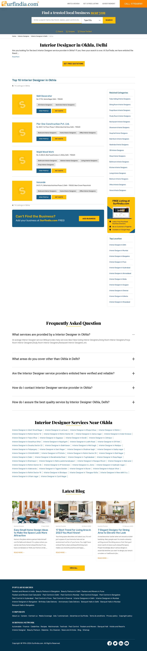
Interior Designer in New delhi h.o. (114, 473)
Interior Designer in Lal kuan (56, 430)
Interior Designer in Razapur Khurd (91, 461)
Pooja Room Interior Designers (119, 110)
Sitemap (86, 630)
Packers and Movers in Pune (93, 591)
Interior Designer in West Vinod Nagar (27, 430)
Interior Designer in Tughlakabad (81, 457)
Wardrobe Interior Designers (65, 105)
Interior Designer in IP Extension (57, 465)
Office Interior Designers (88, 133)
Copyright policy (125, 616)
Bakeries (45, 630)
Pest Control (74, 627)
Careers (24, 616)
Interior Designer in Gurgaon (119, 285)
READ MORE (18, 553)
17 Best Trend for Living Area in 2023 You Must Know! (73, 531)
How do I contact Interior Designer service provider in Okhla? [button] (52, 387)
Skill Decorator (44, 96)
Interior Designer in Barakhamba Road (50, 457)
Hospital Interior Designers (118, 133)
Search (109, 20)
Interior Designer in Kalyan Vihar (106, 469)
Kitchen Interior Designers (69, 160)
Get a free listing (90, 4)
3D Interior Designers (45, 105)
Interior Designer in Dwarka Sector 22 (27, 445)
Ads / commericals (60, 616)
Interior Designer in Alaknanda (24, 469)
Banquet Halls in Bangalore (23, 605)
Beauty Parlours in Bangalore (48, 591)
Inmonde (41, 182)
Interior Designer (23, 36)
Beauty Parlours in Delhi (70, 591)
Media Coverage (45, 616)
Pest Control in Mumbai (70, 595)
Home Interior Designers (68, 133)
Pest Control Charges (89, 595)
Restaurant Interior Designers (119, 122)
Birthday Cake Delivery (48, 602)
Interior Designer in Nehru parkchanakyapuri (57, 461)
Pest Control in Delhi (51, 595)
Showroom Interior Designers (119, 127)
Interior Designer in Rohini (109, 430)
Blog (79, 630)
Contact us (33, 616)
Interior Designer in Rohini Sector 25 (82, 453)
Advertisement (108, 4)
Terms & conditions (97, 616)
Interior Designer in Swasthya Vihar (26, 442)
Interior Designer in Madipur (110, 445)
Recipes (44, 627)
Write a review (73, 4)
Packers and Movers (88, 627)
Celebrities (35, 627)
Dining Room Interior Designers (120, 105)
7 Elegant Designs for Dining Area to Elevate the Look (113, 531)
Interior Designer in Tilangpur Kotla (84, 473)
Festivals (63, 627)
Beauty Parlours (33, 630)
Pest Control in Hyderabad (22, 598)
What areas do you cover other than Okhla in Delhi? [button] (46, 359)
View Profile (44, 111)
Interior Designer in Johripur (100, 438)
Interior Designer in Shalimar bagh (81, 449)
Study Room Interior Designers (120, 116)
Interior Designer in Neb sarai (119, 461)
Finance (26, 627)
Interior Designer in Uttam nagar (25, 476)
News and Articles (69, 630)
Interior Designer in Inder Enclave (117, 434)
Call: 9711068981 (133, 3)
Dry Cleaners (55, 630)
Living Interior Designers (89, 160)
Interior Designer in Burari (80, 469)
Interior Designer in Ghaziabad (119, 302)
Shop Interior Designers (46, 164)
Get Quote (59, 111)
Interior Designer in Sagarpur (51, 438)
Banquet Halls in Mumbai (110, 602)
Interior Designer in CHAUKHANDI (25, 453)
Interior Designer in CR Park (109, 442)
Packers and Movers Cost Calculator (26, 595)
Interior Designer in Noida (118, 279)
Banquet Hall (103, 627)
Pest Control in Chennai (62, 598)
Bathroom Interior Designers (47, 160)
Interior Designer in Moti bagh (84, 445)
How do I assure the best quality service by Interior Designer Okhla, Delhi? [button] (60, 402)
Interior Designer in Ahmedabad (120, 273)
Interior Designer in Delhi (39, 36)
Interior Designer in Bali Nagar (111, 453)
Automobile (16, 627)
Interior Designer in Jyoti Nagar (53, 476)
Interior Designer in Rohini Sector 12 (26, 434)
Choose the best (86, 31)
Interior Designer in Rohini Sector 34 (58, 434)
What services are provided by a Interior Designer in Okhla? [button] (51, 334)
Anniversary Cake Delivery (69, 602)
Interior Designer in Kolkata (118, 296)
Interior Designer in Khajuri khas (83, 430)
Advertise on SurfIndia (79, 616)
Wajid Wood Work (45, 152)
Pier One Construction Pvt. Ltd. (52, 124)
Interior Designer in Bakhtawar (57, 445)
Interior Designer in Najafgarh (55, 442)
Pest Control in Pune (43, 598)
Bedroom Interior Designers (47, 133)
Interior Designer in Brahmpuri (24, 461)
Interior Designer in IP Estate (53, 453)
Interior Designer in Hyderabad (119, 268)
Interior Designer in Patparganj (24, 449)
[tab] (73, 341)
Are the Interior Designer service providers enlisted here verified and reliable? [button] (63, 373)
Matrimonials (53, 627)
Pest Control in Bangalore (109, 595)
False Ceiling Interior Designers (119, 99)
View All (73, 568)
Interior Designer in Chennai (118, 291)
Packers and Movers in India (23, 591)
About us (15, 616)
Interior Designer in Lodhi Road (82, 442)
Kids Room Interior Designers (119, 139)
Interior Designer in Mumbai (118, 251)
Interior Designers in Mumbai (107, 598)
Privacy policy (112, 616)
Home (14, 36)
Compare (71, 31)
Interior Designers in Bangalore (24, 602)
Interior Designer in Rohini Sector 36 (26, 465)
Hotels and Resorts (117, 627)
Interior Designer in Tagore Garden (53, 469)
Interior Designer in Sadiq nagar (110, 449)
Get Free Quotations (73, 64)
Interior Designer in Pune (117, 262)
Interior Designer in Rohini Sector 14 (26, 473)
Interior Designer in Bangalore (119, 256)
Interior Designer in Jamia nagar (89, 434)
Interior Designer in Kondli (76, 438)
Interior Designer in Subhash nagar (111, 465)
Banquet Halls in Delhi (90, 602)
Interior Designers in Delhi (84, 598)
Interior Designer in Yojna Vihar (24, 438)
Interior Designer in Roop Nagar (109, 457)
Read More (15, 57)
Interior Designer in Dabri (22, 457)
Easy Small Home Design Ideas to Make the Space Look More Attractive (31, 532)
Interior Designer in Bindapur (55, 473)
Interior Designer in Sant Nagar (52, 449)
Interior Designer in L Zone (83, 465)
